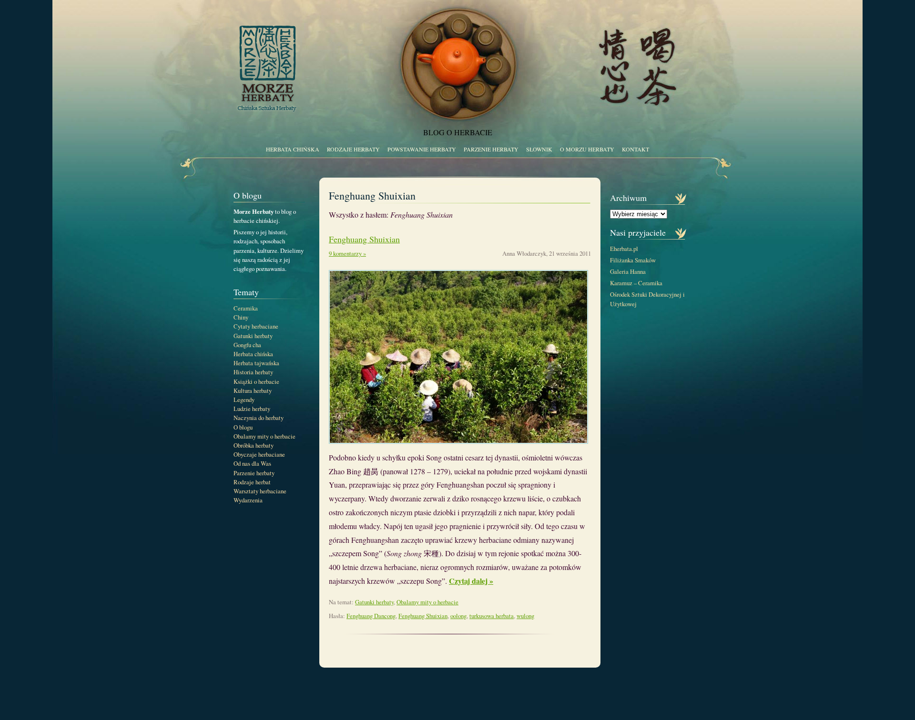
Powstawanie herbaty (421, 149)
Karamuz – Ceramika (636, 283)
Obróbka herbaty (254, 445)
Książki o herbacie (256, 381)
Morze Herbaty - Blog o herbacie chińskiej (462, 59)
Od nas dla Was (252, 463)
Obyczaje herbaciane (259, 454)
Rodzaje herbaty (353, 149)
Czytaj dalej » (471, 580)
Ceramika (246, 308)
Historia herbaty (253, 372)
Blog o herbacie (457, 132)
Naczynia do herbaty (259, 417)
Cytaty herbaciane (256, 326)
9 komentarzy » (347, 253)
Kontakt (635, 149)
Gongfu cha (247, 344)
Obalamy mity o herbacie (264, 436)
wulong (525, 615)
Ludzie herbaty (252, 408)
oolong (458, 615)
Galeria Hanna (628, 271)
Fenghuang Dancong (371, 615)
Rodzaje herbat (252, 482)
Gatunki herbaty (253, 335)
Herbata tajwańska (256, 363)
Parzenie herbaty (491, 149)
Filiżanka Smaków (633, 260)
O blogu (243, 427)
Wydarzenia (248, 500)
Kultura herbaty (253, 390)
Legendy (244, 399)
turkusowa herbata (491, 615)
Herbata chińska (292, 149)
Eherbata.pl (624, 248)
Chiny (241, 317)
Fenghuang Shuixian (364, 239)
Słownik (539, 149)
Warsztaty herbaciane (260, 491)
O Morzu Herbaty (587, 149)
